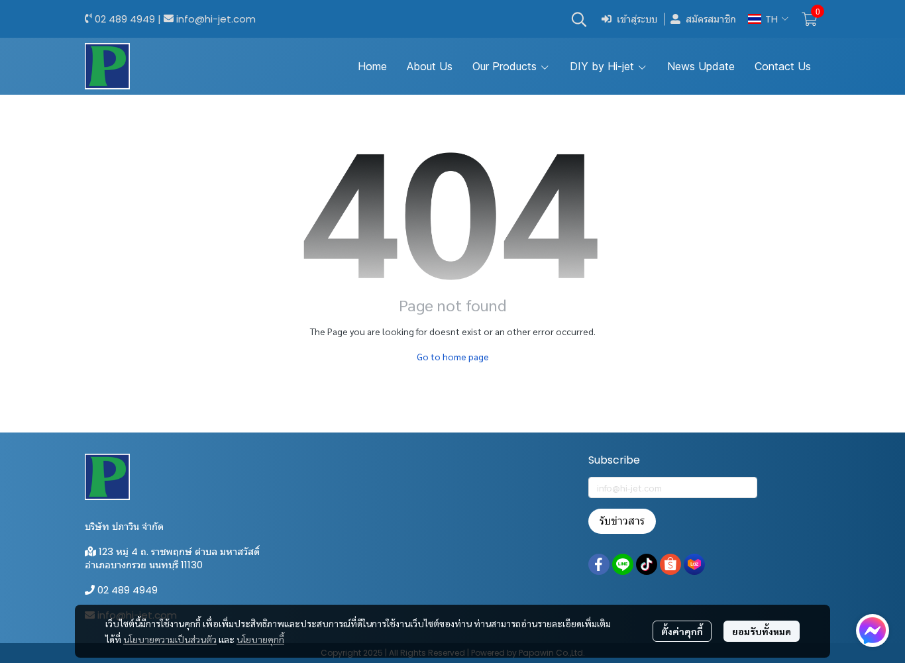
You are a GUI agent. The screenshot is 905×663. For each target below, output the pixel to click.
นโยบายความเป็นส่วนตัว (170, 639)
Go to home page (453, 356)
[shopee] (670, 564)
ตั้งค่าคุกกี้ (682, 631)
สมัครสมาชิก (711, 19)
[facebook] (599, 564)
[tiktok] (646, 564)
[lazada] (694, 564)
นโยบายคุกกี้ (260, 639)
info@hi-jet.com (216, 19)
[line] (622, 564)
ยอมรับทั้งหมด (761, 631)
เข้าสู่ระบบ (637, 19)
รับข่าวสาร (622, 521)
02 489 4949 (125, 19)
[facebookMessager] (872, 630)
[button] (579, 19)
